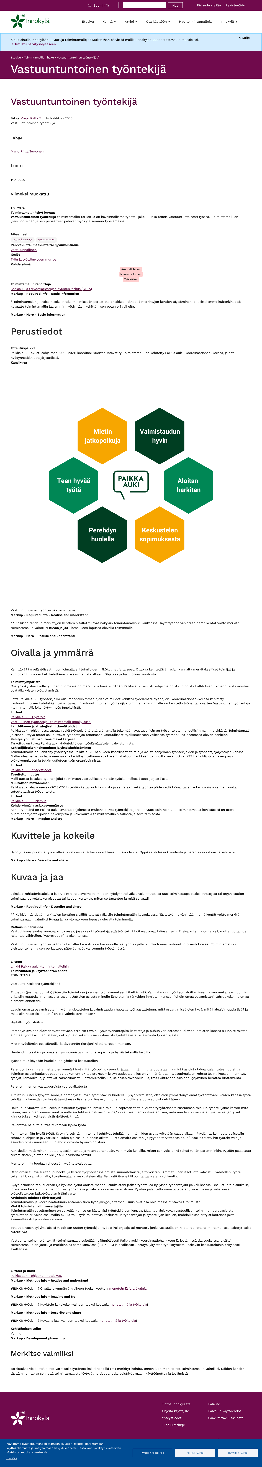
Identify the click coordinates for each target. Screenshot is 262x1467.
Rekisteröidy (235, 5)
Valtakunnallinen (24, 250)
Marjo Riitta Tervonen (27, 151)
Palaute (214, 1404)
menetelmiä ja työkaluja (128, 1288)
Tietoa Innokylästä (176, 1404)
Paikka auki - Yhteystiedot (31, 770)
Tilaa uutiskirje (173, 1425)
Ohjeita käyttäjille (175, 1411)
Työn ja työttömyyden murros (33, 259)
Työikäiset (131, 279)
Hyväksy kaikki (238, 1452)
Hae (175, 5)
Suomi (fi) (101, 5)
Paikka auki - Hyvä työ (28, 717)
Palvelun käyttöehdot (224, 1411)
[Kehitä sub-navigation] (118, 22)
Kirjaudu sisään (209, 5)
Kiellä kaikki (195, 1452)
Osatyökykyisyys (22, 239)
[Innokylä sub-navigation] (239, 22)
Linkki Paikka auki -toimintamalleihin (40, 966)
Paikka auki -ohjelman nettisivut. (36, 1276)
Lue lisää (11, 1458)
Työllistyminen (46, 239)
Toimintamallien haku (39, 57)
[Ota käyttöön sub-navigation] (172, 22)
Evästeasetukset (152, 1452)
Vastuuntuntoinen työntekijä (76, 57)
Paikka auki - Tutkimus (28, 801)
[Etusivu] (30, 21)
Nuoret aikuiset (131, 274)
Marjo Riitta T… (32, 118)
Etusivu (16, 57)
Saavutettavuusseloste (225, 1418)
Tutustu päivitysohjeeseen (35, 44)
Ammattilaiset (131, 269)
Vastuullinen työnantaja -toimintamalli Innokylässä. (51, 722)
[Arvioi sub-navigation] (139, 22)
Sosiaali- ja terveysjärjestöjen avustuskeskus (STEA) (51, 289)
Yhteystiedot (172, 1418)
